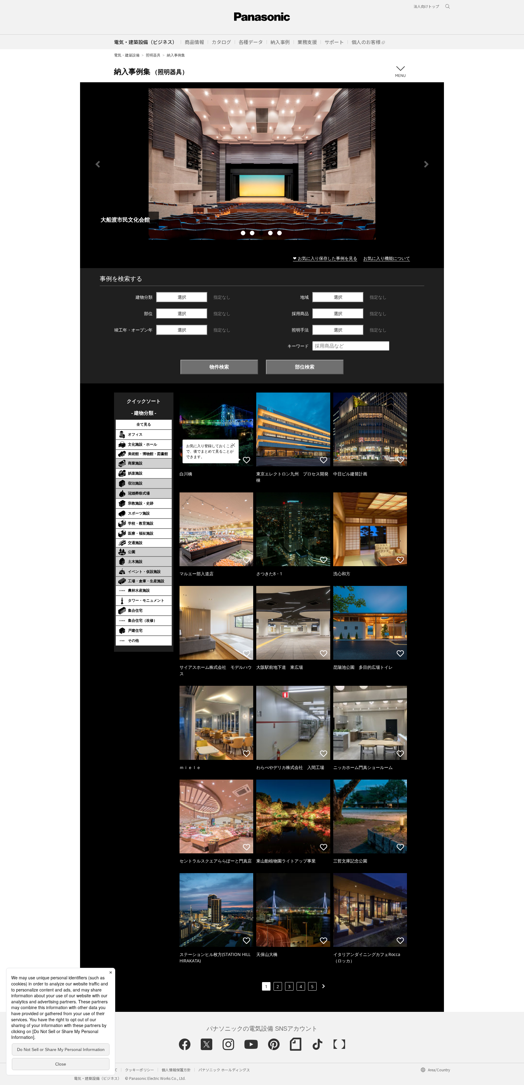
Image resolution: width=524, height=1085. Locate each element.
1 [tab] (244, 234)
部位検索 (304, 366)
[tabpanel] (262, 164)
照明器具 (153, 55)
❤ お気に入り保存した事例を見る (325, 258)
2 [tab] (253, 234)
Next (426, 164)
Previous (98, 164)
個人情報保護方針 (176, 1069)
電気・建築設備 (126, 55)
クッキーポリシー (139, 1069)
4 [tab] (271, 234)
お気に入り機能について (386, 258)
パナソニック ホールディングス (224, 1069)
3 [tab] (262, 234)
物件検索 (219, 366)
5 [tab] (280, 234)
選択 (182, 297)
